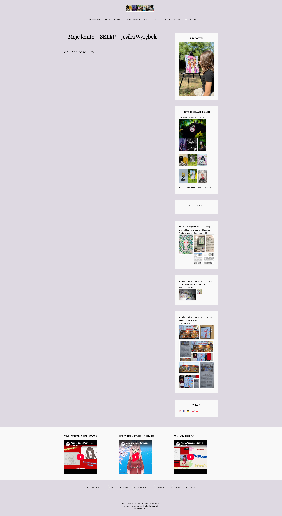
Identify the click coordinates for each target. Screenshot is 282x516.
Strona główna (93, 19)
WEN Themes (144, 508)
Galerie (117, 19)
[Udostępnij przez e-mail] (187, 252)
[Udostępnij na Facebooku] (182, 250)
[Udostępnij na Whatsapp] (184, 250)
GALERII (208, 188)
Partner (164, 19)
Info (106, 19)
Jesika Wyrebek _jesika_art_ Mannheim (147, 503)
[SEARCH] (195, 19)
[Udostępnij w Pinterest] (187, 250)
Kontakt (177, 19)
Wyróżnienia (132, 19)
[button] (186, 245)
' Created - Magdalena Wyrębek (134, 506)
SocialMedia (149, 19)
